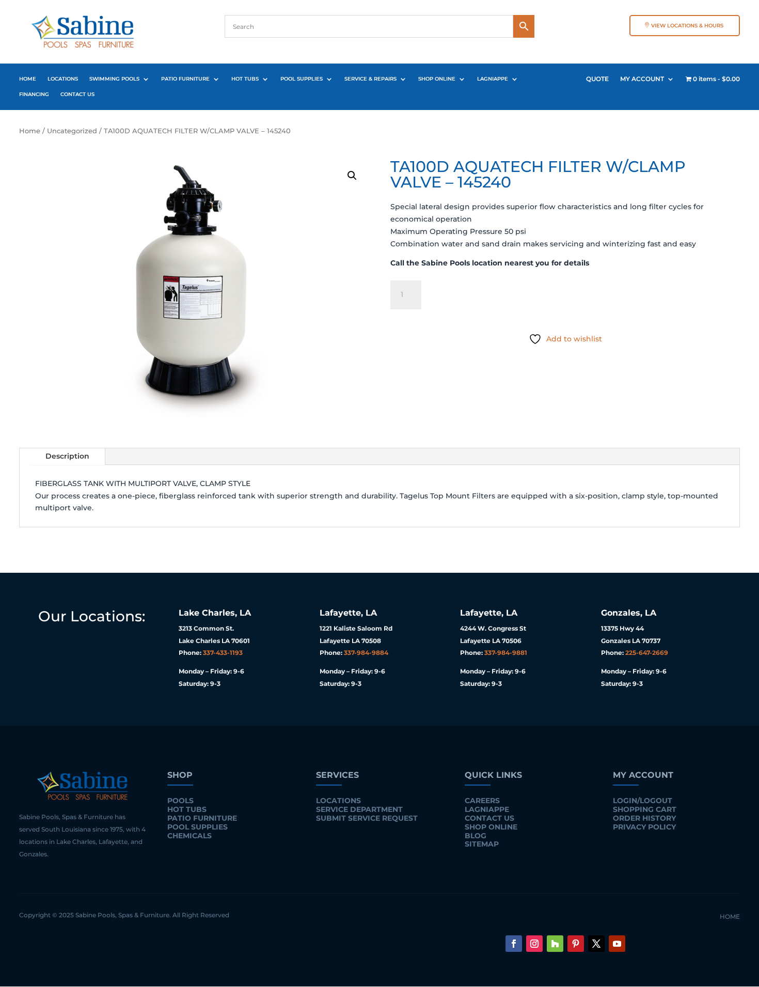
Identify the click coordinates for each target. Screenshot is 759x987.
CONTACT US (77, 94)
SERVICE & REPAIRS (370, 78)
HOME (27, 78)
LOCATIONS (63, 78)
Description (67, 456)
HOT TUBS (245, 78)
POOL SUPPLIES (301, 78)
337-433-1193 (223, 652)
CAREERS (482, 800)
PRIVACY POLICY (644, 827)
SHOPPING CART (644, 809)
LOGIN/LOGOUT (642, 800)
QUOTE (597, 79)
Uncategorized (72, 131)
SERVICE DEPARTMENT (359, 809)
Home (29, 131)
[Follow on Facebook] (513, 943)
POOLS (180, 800)
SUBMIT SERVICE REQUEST (367, 818)
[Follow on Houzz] (555, 943)
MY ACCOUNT (642, 79)
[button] (352, 175)
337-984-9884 (366, 652)
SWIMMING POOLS (114, 78)
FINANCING (34, 94)
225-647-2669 (646, 652)
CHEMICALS (189, 835)
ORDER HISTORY (644, 818)
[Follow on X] (596, 943)
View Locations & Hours (687, 25)
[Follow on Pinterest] (575, 943)
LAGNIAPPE (492, 78)
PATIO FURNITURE (185, 78)
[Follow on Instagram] (534, 943)
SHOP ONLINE (436, 78)
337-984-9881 (505, 652)
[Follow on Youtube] (617, 943)
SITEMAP (482, 844)
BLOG (475, 835)
